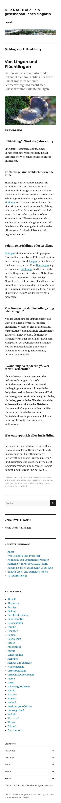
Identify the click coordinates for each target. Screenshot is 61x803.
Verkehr (12, 714)
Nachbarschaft (16, 666)
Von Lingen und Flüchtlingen (21, 64)
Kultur (7, 480)
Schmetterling (11, 486)
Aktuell (12, 599)
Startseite (10, 743)
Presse (11, 678)
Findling (9, 483)
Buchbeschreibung (18, 615)
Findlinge (10, 202)
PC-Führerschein (17, 575)
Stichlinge (26, 269)
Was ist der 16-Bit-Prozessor (24, 555)
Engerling (48, 480)
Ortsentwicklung (17, 670)
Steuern (12, 698)
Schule (11, 690)
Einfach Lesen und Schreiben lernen (28, 571)
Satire (11, 682)
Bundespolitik (15, 619)
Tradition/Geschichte (20, 706)
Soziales (12, 694)
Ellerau (8, 771)
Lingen (33, 261)
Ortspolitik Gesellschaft (21, 674)
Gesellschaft (38, 477)
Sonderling (24, 486)
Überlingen (42, 265)
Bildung (28, 477)
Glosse (48, 477)
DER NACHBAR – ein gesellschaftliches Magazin (28, 12)
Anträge (12, 607)
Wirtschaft (13, 718)
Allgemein (13, 603)
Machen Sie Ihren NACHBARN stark (28, 563)
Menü (9, 22)
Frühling (39, 483)
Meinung (15, 480)
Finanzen (13, 630)
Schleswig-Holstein (19, 686)
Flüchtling (18, 483)
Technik (12, 702)
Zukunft (12, 726)
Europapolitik (15, 623)
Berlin (8, 764)
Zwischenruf (14, 730)
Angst (11, 551)
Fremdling (29, 483)
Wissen (12, 722)
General (12, 634)
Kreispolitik (14, 646)
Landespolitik (15, 654)
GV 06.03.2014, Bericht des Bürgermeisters (29, 785)
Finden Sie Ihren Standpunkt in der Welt (30, 567)
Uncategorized (16, 710)
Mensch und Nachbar (31, 480)
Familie (12, 627)
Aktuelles (10, 750)
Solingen (10, 253)
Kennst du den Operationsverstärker (28, 559)
